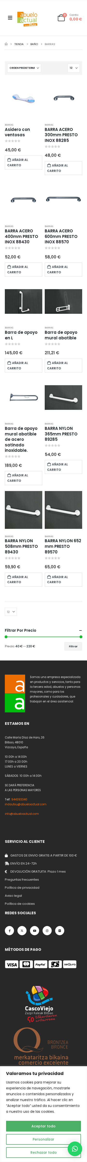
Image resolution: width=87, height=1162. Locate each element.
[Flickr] (59, 930)
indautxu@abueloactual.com (25, 804)
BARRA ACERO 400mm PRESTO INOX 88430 (21, 236)
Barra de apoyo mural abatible (61, 335)
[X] (22, 930)
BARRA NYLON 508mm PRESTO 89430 (21, 546)
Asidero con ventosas (17, 132)
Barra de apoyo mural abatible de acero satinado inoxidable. (21, 439)
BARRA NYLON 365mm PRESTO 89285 (61, 433)
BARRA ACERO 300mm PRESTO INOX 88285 (61, 135)
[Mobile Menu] (10, 18)
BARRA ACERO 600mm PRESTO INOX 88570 (61, 236)
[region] (43, 1114)
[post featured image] (23, 99)
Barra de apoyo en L (21, 335)
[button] (75, 1149)
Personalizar (43, 1139)
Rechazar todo (43, 1152)
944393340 (19, 799)
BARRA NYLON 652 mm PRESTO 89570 (63, 546)
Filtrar (73, 646)
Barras (9, 124)
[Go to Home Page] (6, 44)
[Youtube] (34, 930)
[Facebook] (9, 930)
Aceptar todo (43, 1126)
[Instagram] (47, 930)
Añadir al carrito (17, 162)
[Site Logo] (27, 19)
